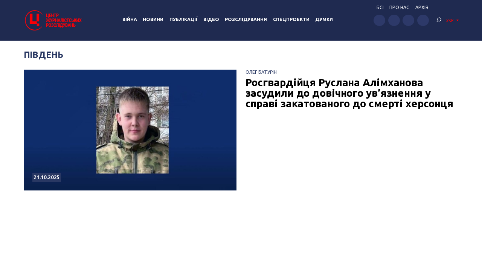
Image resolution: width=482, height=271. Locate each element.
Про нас (399, 7)
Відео (211, 19)
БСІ (380, 7)
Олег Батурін (261, 72)
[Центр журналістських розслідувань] (53, 20)
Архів (422, 7)
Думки (324, 19)
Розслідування (246, 19)
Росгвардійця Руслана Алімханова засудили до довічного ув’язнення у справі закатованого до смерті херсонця (350, 92)
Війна (129, 19)
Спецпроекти (291, 19)
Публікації (183, 19)
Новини (153, 19)
